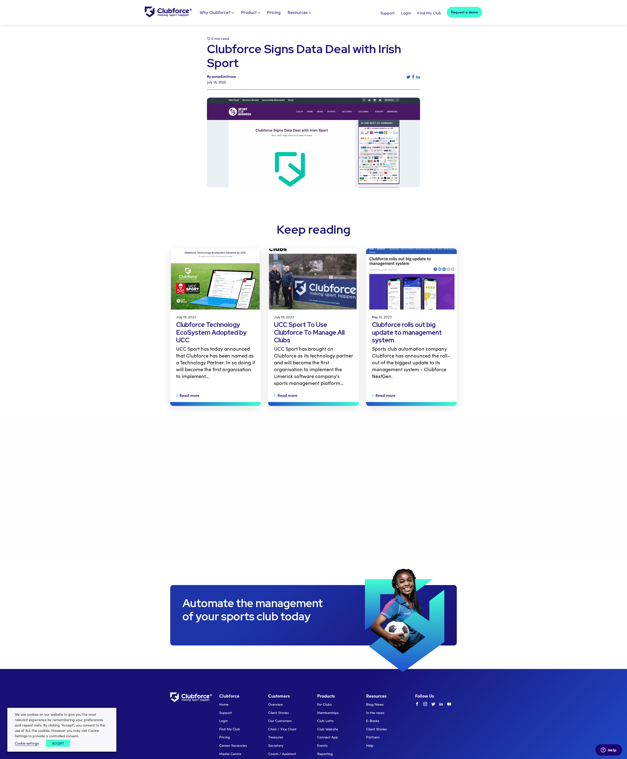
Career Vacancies (233, 745)
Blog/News (375, 704)
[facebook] (417, 704)
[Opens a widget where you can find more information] (608, 750)
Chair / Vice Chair (282, 729)
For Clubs (324, 704)
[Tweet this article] (408, 77)
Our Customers (280, 720)
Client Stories (278, 712)
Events (322, 745)
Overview (275, 704)
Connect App (327, 737)
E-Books (372, 720)
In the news (375, 712)
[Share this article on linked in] (418, 77)
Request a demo (464, 11)
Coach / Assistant (282, 753)
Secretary (275, 745)
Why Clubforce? (215, 12)
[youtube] (449, 704)
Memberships (327, 712)
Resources (298, 12)
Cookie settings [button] (27, 743)
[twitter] (433, 704)
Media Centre (230, 753)
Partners (373, 737)
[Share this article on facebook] (413, 77)
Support (387, 12)
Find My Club (429, 12)
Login (406, 12)
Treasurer (275, 737)
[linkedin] (441, 704)
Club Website (327, 729)
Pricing (274, 12)
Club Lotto (325, 720)
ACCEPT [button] (58, 743)
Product (249, 12)
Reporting (325, 753)
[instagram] (425, 704)
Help (370, 745)
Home (224, 704)
